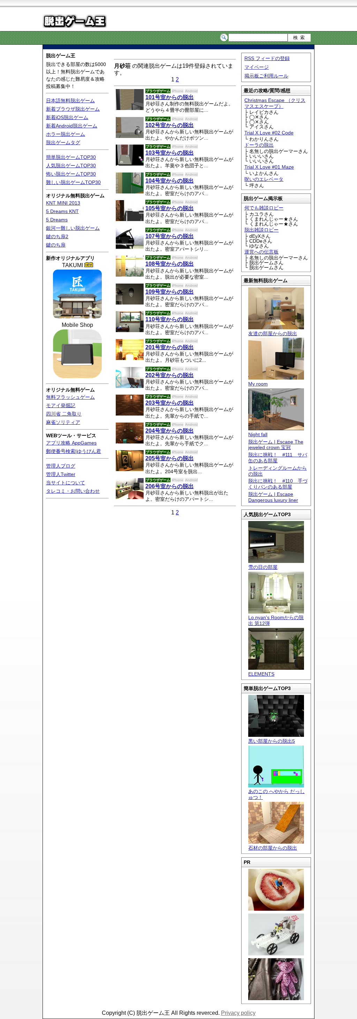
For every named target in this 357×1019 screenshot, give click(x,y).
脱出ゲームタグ (63, 142)
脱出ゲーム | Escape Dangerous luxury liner (273, 497)
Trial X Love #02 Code (269, 132)
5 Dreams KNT (62, 211)
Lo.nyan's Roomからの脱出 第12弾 (276, 620)
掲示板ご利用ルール (266, 76)
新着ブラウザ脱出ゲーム (73, 109)
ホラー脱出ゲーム (65, 134)
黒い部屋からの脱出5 (271, 741)
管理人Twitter (60, 474)
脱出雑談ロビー (261, 230)
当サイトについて (65, 482)
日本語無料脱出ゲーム (70, 100)
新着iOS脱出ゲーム (67, 117)
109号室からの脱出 (169, 292)
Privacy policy (238, 1013)
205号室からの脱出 (169, 458)
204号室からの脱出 (169, 431)
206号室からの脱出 (169, 486)
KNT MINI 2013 (63, 203)
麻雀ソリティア (63, 422)
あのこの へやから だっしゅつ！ (276, 794)
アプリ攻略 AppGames (71, 443)
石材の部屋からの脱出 (272, 848)
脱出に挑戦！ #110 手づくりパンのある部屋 (277, 484)
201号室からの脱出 (169, 347)
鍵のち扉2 (57, 236)
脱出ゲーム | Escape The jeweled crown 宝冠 (275, 444)
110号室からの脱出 (169, 319)
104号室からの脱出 (169, 181)
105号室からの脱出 (169, 208)
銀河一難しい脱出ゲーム (73, 228)
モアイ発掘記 (60, 405)
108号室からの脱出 (169, 264)
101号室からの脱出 (169, 97)
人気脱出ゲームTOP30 (71, 165)
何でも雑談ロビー (263, 208)
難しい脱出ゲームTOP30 (73, 182)
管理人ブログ (60, 466)
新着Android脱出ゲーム (71, 126)
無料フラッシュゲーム (70, 397)
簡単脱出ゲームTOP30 (71, 157)
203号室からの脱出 (169, 403)
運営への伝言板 (261, 252)
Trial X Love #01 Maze (269, 167)
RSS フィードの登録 (267, 58)
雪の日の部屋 (263, 567)
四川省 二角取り (64, 414)
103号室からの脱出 (169, 153)
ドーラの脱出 (259, 145)
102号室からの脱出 (169, 125)
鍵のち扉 (56, 245)
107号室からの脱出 (169, 236)
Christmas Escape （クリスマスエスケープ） (274, 103)
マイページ (256, 67)
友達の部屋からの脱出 (272, 333)
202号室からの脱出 (169, 375)
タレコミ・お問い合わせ (73, 491)
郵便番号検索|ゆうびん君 (73, 451)
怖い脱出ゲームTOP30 (71, 174)
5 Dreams (57, 219)
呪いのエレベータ (263, 179)
